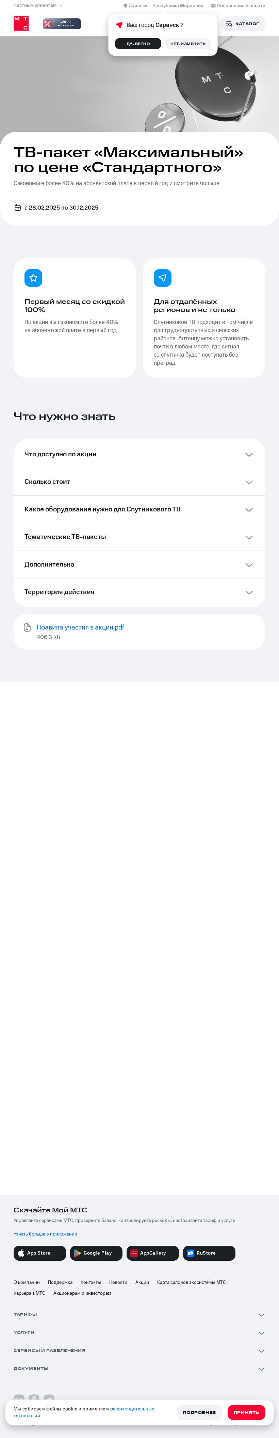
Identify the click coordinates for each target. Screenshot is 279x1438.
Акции (142, 1282)
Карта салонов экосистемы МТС (191, 1282)
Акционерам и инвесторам (82, 1293)
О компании (27, 1282)
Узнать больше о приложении (45, 1234)
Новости (118, 1282)
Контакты (91, 1282)
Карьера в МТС (29, 1293)
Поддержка (60, 1282)
